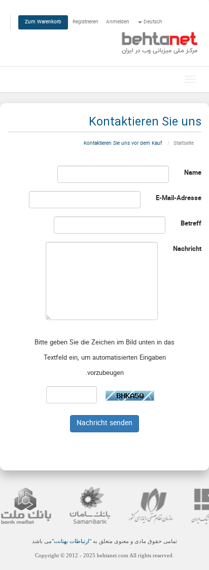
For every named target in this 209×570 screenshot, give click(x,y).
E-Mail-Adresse (178, 198)
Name (192, 173)
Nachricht (187, 249)
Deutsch (152, 22)
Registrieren (85, 22)
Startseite (183, 143)
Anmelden (117, 22)
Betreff (191, 224)
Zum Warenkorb (43, 22)
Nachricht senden (104, 423)
